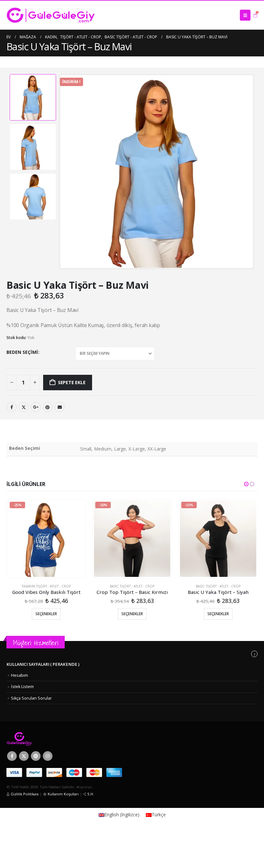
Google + (36, 407)
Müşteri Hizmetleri (35, 642)
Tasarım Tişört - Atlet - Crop (46, 586)
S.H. (90, 793)
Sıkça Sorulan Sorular (31, 698)
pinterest (47, 407)
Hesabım (19, 675)
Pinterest (36, 756)
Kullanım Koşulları (63, 793)
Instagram (47, 756)
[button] (245, 15)
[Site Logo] (50, 15)
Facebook (11, 407)
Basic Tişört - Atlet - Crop (132, 586)
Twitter (23, 407)
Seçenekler (46, 613)
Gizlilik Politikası (24, 793)
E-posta (59, 407)
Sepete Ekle (72, 382)
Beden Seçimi (22, 352)
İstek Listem (22, 686)
